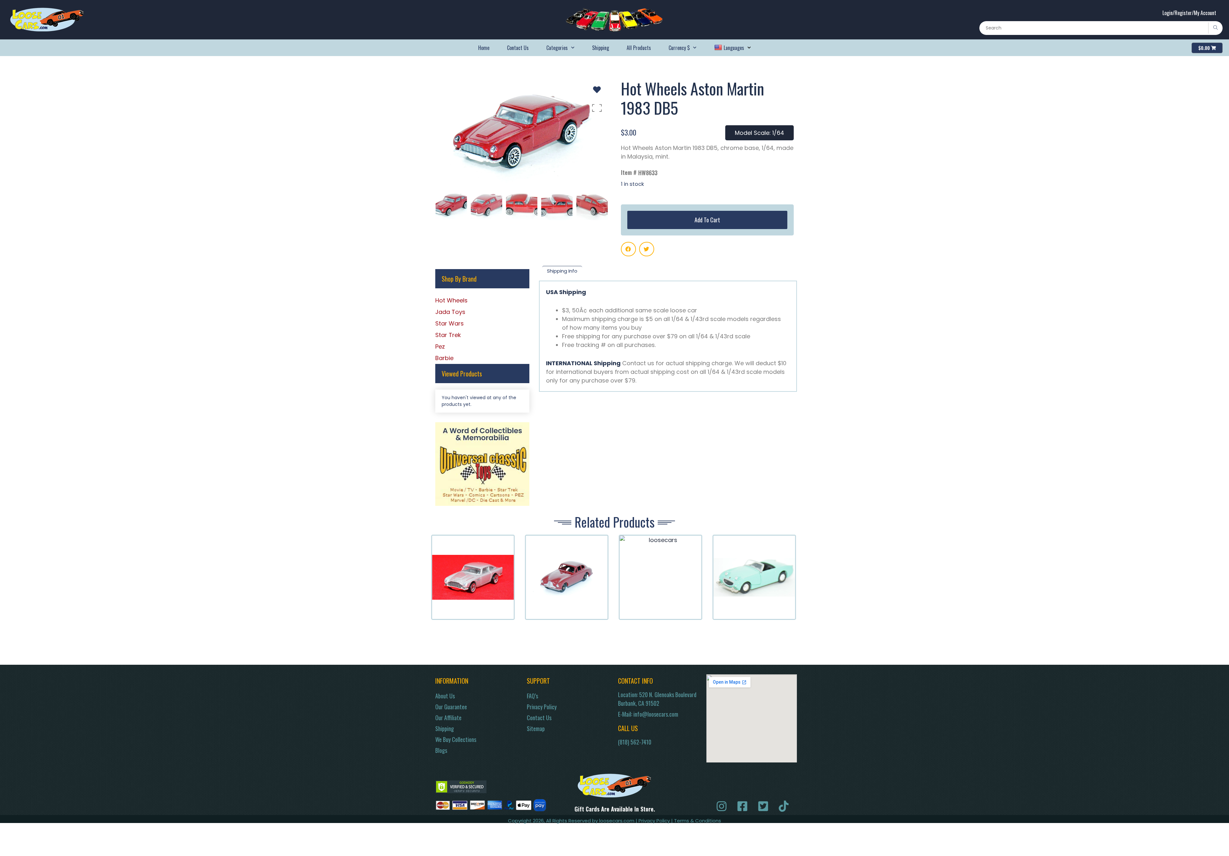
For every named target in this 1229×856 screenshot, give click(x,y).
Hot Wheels (451, 300)
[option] (521, 130)
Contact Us (518, 48)
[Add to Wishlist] (597, 90)
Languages (734, 48)
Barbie (444, 358)
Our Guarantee (451, 707)
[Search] (1215, 28)
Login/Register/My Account (1189, 13)
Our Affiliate (448, 717)
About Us (445, 696)
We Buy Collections (455, 739)
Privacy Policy (542, 707)
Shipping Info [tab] (562, 271)
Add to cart (707, 220)
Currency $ (679, 48)
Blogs (441, 750)
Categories (557, 48)
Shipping (600, 48)
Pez (440, 346)
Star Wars (449, 323)
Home (483, 48)
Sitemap (536, 728)
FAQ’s (532, 696)
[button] (628, 249)
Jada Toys (450, 312)
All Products (639, 48)
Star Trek (448, 335)
